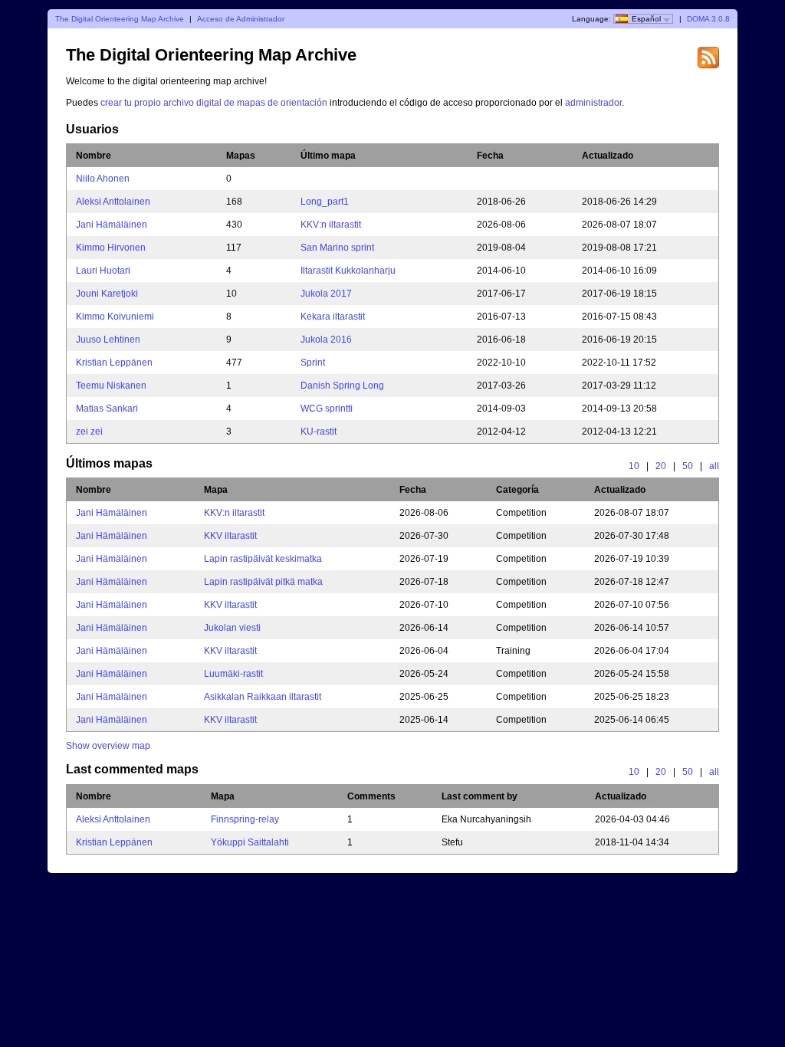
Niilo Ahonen (103, 178)
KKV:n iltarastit (331, 224)
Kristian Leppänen (114, 362)
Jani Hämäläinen (111, 224)
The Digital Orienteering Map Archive (119, 19)
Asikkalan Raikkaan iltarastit (262, 696)
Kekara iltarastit (333, 316)
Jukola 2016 (326, 339)
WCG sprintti (327, 408)
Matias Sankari (107, 408)
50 (687, 466)
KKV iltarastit (230, 535)
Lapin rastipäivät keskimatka (263, 558)
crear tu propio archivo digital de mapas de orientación (213, 102)
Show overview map (108, 745)
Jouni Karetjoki (107, 293)
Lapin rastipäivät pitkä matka (263, 581)
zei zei (89, 431)
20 (660, 466)
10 (634, 466)
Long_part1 (325, 201)
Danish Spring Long (342, 385)
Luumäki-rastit (233, 673)
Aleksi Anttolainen (113, 201)
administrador (593, 102)
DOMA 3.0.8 (708, 19)
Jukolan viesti (232, 627)
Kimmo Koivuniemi (115, 316)
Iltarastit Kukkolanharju (348, 270)
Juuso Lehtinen (108, 339)
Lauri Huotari (103, 270)
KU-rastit (319, 431)
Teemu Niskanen (111, 385)
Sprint (313, 362)
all (714, 466)
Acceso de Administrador (240, 19)
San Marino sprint (337, 247)
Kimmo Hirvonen (111, 247)
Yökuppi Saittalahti (250, 842)
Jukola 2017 (326, 293)
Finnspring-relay (245, 819)
